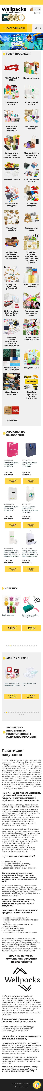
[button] (6, 645)
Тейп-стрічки (27, 615)
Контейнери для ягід (29, 684)
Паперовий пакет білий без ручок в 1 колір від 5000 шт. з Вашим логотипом (12, 553)
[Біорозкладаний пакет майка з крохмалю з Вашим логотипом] (30, 493)
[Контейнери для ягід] (30, 673)
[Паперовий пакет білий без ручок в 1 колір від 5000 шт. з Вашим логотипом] (12, 537)
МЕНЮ (38, 28)
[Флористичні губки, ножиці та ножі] (11, 604)
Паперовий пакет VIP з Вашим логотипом (11, 464)
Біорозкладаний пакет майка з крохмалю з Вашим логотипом (30, 509)
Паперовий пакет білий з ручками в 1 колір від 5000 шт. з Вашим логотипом (30, 553)
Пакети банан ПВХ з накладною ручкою (12, 684)
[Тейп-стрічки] (31, 604)
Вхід (36, 13)
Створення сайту (21, 1087)
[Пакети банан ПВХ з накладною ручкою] (12, 673)
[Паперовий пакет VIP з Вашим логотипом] (12, 449)
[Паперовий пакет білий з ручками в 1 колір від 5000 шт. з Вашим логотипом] (30, 537)
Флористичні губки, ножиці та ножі (10, 616)
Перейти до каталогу (11, 628)
